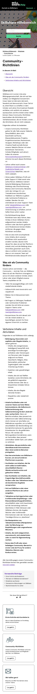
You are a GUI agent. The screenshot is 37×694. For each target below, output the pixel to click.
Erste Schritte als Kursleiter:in (15, 576)
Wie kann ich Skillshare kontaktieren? (17, 579)
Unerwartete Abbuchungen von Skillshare (18, 583)
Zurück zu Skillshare (10, 8)
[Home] (18, 5)
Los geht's (10, 627)
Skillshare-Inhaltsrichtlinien (15, 167)
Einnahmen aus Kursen (12, 581)
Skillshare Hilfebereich (9, 51)
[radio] (16, 597)
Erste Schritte (8, 53)
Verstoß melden (9, 565)
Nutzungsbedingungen (13, 157)
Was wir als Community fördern (17, 77)
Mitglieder (21, 51)
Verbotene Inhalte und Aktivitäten (18, 80)
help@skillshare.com (17, 205)
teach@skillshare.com (13, 207)
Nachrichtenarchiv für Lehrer (14, 586)
